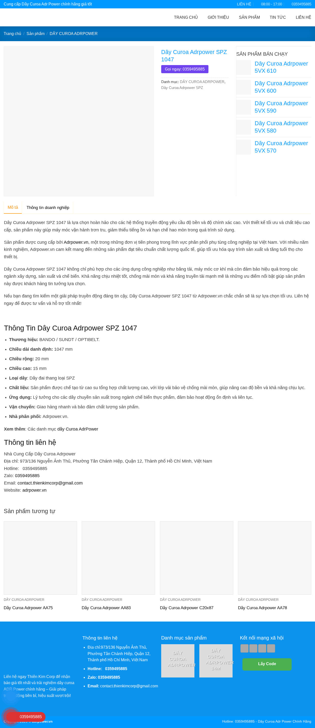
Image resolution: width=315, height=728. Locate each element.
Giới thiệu (218, 17)
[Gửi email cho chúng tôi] (253, 648)
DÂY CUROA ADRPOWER (74, 34)
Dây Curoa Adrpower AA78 (262, 608)
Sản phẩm (249, 17)
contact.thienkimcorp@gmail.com (50, 482)
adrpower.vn (34, 490)
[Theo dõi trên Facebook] (244, 648)
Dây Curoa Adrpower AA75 (28, 608)
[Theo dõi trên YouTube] (271, 648)
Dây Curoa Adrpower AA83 (106, 608)
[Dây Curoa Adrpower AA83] (118, 557)
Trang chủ (186, 17)
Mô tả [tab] (13, 207)
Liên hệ (303, 17)
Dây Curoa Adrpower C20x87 (186, 608)
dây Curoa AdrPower (77, 429)
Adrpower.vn (76, 242)
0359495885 (27, 475)
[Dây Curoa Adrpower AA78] (274, 557)
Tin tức (278, 17)
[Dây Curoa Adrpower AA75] (40, 557)
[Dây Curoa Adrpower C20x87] (196, 557)
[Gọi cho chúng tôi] (262, 648)
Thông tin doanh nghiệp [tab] (48, 207)
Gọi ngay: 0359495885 (185, 69)
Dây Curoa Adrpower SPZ (182, 88)
